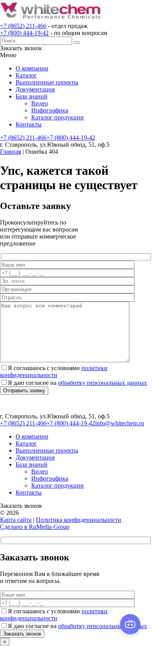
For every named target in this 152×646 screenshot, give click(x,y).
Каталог (26, 75)
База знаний (32, 96)
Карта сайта (16, 519)
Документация (35, 89)
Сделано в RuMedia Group (34, 526)
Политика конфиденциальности (78, 519)
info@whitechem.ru (119, 423)
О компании (32, 68)
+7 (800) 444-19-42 (24, 33)
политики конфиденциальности (54, 371)
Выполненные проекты (47, 82)
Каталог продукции (57, 117)
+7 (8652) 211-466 (23, 26)
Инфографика (49, 110)
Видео (39, 103)
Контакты (29, 124)
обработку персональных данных (102, 382)
